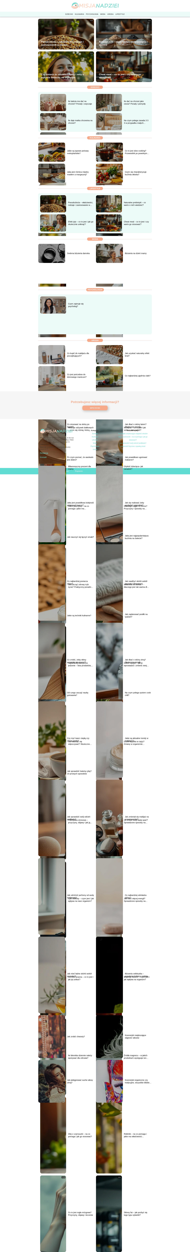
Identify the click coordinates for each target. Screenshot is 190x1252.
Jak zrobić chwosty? (76, 1036)
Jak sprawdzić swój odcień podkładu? (78, 818)
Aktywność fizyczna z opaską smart (133, 446)
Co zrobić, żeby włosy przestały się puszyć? (76, 661)
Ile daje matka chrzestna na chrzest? (80, 121)
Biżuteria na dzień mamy (136, 253)
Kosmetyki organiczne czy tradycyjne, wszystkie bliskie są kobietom (137, 1081)
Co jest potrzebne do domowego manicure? (76, 375)
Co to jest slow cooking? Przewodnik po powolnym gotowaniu (136, 152)
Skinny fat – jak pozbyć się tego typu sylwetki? (135, 1213)
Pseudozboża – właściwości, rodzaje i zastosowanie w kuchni (62, 43)
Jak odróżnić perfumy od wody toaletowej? (80, 896)
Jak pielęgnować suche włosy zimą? (80, 1081)
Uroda (110, 14)
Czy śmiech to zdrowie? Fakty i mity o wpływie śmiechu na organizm (62, 76)
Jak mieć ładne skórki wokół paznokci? (79, 975)
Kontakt (43, 457)
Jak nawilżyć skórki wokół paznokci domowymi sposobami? (136, 582)
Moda (102, 14)
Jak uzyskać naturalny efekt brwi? (137, 354)
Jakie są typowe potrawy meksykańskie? (78, 152)
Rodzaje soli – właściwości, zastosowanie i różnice (123, 43)
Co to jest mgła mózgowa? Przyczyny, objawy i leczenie (80, 1213)
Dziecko (69, 14)
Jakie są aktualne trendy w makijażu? (136, 739)
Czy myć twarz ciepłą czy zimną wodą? (78, 739)
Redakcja (44, 453)
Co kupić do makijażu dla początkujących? (78, 354)
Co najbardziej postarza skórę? (77, 582)
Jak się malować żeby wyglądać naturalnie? (134, 504)
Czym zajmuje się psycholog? (76, 305)
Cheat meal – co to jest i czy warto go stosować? (120, 76)
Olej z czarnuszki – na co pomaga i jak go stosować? (80, 1135)
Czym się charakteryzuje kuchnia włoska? (135, 173)
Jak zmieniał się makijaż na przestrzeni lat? (137, 818)
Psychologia (92, 14)
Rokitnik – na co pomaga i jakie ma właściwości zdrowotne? (135, 1135)
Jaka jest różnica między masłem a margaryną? (78, 173)
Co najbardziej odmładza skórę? (135, 896)
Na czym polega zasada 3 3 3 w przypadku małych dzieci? (136, 121)
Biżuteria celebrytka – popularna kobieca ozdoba (136, 975)
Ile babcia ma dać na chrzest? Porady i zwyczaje (80, 102)
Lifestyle (120, 14)
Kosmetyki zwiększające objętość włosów (135, 1036)
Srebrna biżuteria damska (78, 253)
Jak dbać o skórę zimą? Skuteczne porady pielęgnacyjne (135, 661)
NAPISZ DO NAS (95, 408)
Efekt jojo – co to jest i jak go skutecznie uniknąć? (80, 223)
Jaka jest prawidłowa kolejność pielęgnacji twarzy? (80, 504)
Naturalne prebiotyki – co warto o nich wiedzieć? (135, 203)
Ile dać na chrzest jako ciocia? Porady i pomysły (135, 102)
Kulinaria (79, 14)
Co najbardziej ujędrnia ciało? (138, 376)
